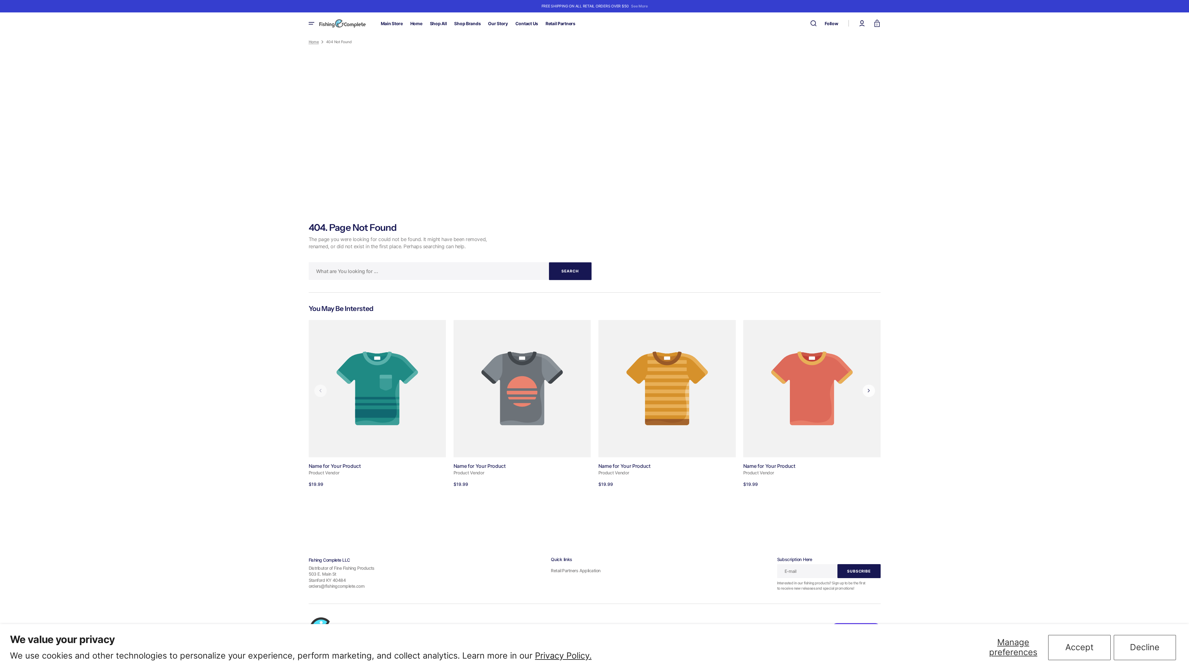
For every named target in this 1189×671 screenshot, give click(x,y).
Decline (1144, 647)
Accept (1079, 647)
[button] (813, 23)
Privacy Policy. (563, 655)
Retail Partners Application (575, 570)
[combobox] (450, 271)
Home (314, 41)
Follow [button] (831, 23)
